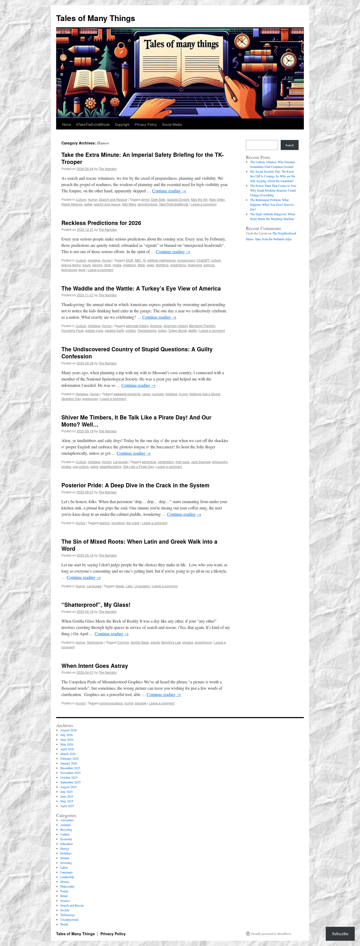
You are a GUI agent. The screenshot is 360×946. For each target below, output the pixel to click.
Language (120, 461)
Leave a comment (203, 204)
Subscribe (340, 933)
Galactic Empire (178, 199)
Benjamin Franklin (202, 325)
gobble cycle (94, 330)
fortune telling (71, 265)
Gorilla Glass (139, 642)
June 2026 (66, 739)
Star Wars (129, 204)
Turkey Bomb (177, 330)
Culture (81, 199)
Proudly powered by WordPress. (271, 934)
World (64, 924)
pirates (66, 466)
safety (88, 204)
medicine (129, 265)
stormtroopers (147, 204)
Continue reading (169, 190)
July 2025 (66, 791)
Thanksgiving (147, 330)
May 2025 (66, 801)
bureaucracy (186, 260)
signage (141, 703)
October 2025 (68, 777)
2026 (129, 260)
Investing (66, 862)
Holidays (94, 260)
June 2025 (66, 796)
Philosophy (67, 886)
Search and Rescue (113, 199)
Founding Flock (72, 330)
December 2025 (70, 768)
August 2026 (68, 730)
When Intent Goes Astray (94, 665)
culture (216, 260)
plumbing (118, 522)
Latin (129, 586)
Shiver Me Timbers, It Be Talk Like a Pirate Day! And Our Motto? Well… (136, 420)
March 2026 (68, 754)
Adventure (67, 820)
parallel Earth (114, 330)
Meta (141, 265)
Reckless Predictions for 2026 (101, 223)
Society (65, 910)
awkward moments (127, 394)
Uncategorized (69, 919)
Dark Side (158, 199)
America (156, 325)
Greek (119, 586)
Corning (123, 642)
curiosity (158, 394)
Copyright (122, 124)
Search (289, 145)
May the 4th (199, 199)
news (150, 265)
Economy (66, 839)
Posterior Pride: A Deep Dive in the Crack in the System (135, 485)
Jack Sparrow (200, 461)
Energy (64, 848)
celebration (166, 461)
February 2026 (69, 758)
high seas (182, 461)
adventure (149, 461)
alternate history (137, 325)
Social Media (172, 124)
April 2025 (67, 806)
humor (183, 394)
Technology (95, 642)
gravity (155, 642)
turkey (162, 330)
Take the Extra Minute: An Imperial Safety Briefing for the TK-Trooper (142, 158)
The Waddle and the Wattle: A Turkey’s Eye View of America (141, 288)
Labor (64, 867)
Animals (65, 825)
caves (146, 394)
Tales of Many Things (95, 17)
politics (131, 330)
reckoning (195, 265)
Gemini (97, 265)
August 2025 (68, 787)
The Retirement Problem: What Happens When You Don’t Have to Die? (272, 204)
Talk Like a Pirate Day (138, 466)
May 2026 (66, 744)
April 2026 (67, 749)
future (86, 265)
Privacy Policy (146, 124)
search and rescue (107, 204)
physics (187, 642)
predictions (178, 265)
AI (144, 260)
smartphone (203, 642)
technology (69, 269)
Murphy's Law (171, 642)
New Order (217, 199)
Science (65, 900)
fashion (104, 522)
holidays (171, 394)
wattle (192, 330)
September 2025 (70, 782)
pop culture (81, 466)
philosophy (219, 461)
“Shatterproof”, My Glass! (95, 604)
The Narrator (108, 168)
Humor (92, 199)
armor (145, 199)
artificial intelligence (161, 260)
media (117, 265)
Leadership (67, 877)
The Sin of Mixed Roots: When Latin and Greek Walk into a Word (139, 544)
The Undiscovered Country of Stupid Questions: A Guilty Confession (137, 352)
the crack (133, 522)
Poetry (64, 891)
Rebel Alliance (71, 204)
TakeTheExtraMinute (173, 204)
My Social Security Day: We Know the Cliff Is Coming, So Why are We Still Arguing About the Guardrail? (272, 176)
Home (66, 124)
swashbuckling (110, 466)
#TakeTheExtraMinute (93, 124)
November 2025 (70, 772)
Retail (63, 896)
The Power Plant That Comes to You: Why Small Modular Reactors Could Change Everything (273, 190)
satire (94, 466)
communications (111, 703)
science (209, 265)
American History (175, 325)
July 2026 (66, 735)
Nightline (162, 265)
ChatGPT (203, 260)
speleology (90, 398)
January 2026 (68, 763)
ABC (138, 260)
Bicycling (66, 829)
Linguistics (142, 586)
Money (64, 881)
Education (66, 844)
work (82, 269)
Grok (107, 265)
